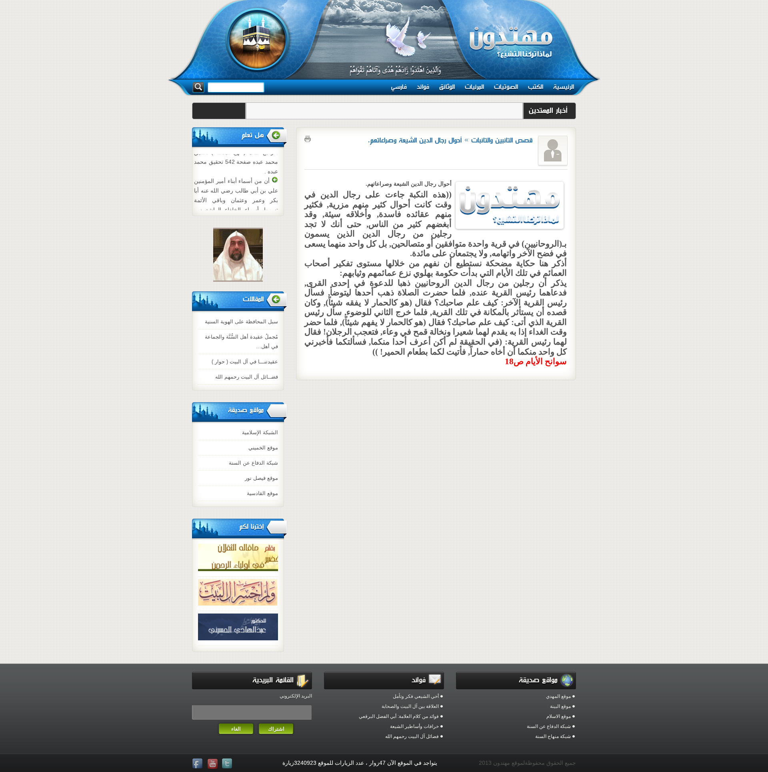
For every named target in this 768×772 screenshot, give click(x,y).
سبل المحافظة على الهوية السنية (241, 322)
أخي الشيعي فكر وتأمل (416, 696)
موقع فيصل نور (261, 478)
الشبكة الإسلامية (260, 432)
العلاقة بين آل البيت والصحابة (410, 706)
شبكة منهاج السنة (553, 736)
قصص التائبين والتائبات (502, 140)
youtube (213, 764)
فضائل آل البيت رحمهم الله (412, 736)
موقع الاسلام (558, 716)
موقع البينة (560, 706)
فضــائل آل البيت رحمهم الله (246, 377)
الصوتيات (506, 87)
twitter (228, 764)
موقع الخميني (263, 448)
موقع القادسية (262, 493)
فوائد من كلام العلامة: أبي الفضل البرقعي (399, 716)
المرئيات (474, 87)
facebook (198, 764)
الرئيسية (563, 87)
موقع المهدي (558, 696)
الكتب (535, 87)
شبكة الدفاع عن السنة (253, 463)
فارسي (399, 87)
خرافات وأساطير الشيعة (414, 726)
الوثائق (447, 87)
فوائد (423, 87)
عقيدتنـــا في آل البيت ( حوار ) (245, 362)
